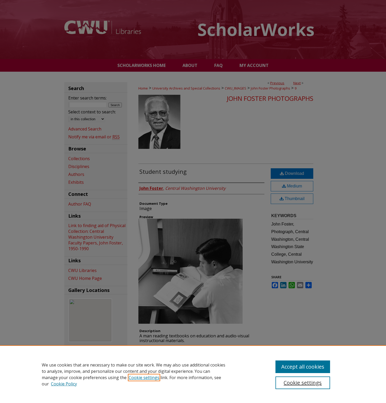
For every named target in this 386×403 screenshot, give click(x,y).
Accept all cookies (302, 366)
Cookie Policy (64, 384)
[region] (193, 374)
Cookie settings (144, 377)
